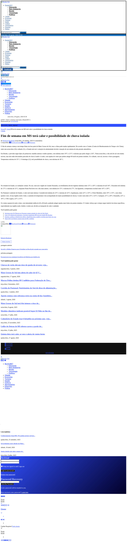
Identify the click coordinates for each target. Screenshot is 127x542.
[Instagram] (3, 82)
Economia (8, 18)
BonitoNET (9, 5)
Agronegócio (9, 25)
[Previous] (1, 496)
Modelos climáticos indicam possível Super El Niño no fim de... (26, 311)
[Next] (4, 496)
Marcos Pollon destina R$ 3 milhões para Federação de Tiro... (26, 280)
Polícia (7, 29)
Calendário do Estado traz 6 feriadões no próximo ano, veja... (26, 319)
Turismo (7, 20)
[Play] (2, 496)
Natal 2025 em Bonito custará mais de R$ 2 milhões (19, 218)
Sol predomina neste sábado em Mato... (13, 443)
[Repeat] (5, 505)
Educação (13, 7)
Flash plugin (16, 526)
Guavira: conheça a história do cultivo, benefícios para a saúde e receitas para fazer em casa (30, 217)
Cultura (7, 24)
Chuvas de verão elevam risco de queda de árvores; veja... (24, 265)
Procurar (23, 32)
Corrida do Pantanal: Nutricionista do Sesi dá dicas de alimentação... (29, 288)
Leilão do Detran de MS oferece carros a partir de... (22, 326)
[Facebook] (1, 82)
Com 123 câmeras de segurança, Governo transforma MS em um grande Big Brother (28, 215)
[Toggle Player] (1, 503)
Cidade (7, 16)
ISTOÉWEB (14, 121)
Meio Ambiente (15, 9)
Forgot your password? (8, 474)
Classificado (7, 69)
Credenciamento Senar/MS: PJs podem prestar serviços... (18, 436)
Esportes (7, 27)
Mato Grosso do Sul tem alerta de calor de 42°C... (21, 273)
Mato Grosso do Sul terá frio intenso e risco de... (20, 303)
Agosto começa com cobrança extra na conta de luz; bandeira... (26, 296)
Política (12, 15)
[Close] (1, 78)
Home (3, 129)
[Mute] (2, 519)
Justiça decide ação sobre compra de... (12, 451)
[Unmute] (3, 519)
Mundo (11, 11)
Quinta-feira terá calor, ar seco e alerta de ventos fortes (23, 334)
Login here (24, 492)
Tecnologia (13, 13)
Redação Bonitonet (9, 141)
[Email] (5, 82)
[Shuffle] (1, 505)
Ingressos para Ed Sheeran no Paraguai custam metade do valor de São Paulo (26, 213)
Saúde (7, 22)
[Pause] (3, 496)
